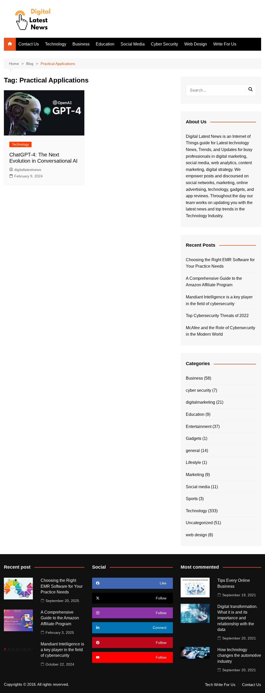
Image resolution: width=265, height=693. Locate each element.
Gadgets (193, 438)
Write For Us (224, 44)
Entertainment (198, 426)
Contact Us (28, 44)
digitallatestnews (27, 170)
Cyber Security (164, 44)
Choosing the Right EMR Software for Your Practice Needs (220, 263)
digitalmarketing (200, 402)
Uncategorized (199, 523)
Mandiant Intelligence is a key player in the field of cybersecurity (219, 300)
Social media (198, 487)
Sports (192, 498)
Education (105, 44)
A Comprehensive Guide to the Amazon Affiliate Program (214, 281)
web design (196, 535)
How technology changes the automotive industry (239, 655)
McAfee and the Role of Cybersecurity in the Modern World (220, 331)
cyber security (198, 390)
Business (81, 44)
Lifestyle (193, 462)
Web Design (195, 44)
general (193, 450)
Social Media (133, 44)
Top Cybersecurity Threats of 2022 (217, 315)
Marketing (195, 474)
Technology (55, 44)
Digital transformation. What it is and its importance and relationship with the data (237, 618)
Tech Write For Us (220, 685)
